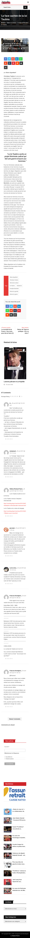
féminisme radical (14, 282)
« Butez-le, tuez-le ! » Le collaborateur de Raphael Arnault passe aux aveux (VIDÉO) (19, 810)
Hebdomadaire (10, 758)
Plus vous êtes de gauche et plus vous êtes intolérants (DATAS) (18, 863)
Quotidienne (9, 756)
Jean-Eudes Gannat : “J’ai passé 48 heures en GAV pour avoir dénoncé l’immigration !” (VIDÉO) (19, 819)
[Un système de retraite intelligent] (14, 794)
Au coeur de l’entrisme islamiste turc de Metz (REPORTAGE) (19, 889)
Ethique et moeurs (11, 22)
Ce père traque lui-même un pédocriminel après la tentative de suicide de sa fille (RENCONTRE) (19, 845)
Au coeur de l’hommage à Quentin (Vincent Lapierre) (18, 837)
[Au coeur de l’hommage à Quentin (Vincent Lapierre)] (8, 838)
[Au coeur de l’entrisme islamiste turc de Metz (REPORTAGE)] (8, 891)
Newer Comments (14, 719)
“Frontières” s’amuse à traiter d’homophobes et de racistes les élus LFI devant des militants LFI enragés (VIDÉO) (19, 872)
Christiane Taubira (14, 280)
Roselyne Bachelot (14, 288)
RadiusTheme (16, 935)
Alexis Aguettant (14, 277)
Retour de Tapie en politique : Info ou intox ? (23, 331)
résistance (19, 285)
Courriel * (6, 746)
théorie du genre (14, 294)
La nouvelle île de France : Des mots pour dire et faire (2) (7, 331)
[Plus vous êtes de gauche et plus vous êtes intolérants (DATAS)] (8, 864)
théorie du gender (14, 291)
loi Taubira (12, 285)
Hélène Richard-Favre (16, 489)
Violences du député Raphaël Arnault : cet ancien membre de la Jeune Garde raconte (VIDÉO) (18, 854)
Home (4, 22)
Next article (25, 327)
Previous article (6, 327)
